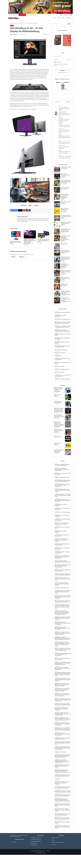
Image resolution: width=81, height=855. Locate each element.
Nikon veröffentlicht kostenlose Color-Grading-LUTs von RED (59, 416)
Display (30, 205)
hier (30, 109)
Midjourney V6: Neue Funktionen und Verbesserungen (65, 209)
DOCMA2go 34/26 (34, 845)
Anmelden (62, 70)
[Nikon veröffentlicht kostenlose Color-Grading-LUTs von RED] (68, 417)
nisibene (60, 150)
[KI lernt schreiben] (57, 246)
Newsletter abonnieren (56, 837)
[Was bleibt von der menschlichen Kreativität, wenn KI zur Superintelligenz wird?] (57, 300)
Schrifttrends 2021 (57, 436)
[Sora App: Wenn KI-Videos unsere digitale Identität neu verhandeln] (57, 183)
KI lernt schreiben (64, 243)
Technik (16, 23)
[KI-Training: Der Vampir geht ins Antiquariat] (57, 190)
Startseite (12, 23)
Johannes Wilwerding (14, 34)
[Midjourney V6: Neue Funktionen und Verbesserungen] (57, 211)
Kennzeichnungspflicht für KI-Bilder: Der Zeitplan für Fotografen (66, 271)
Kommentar (58, 101)
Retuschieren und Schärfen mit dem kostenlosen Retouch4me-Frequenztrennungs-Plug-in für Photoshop (59, 424)
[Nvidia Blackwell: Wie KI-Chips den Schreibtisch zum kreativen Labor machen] (57, 259)
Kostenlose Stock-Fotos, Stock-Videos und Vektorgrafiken (58, 451)
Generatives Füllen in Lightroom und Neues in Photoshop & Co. (65, 251)
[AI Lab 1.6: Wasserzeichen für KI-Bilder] (57, 204)
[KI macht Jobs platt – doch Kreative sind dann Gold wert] (57, 280)
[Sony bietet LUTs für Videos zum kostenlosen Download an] (68, 432)
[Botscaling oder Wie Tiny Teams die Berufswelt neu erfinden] (57, 218)
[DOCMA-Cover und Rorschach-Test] (57, 287)
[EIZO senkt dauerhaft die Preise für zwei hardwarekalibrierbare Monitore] (44, 234)
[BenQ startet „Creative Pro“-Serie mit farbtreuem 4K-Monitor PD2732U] (16, 235)
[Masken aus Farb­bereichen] (68, 397)
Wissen (63, 17)
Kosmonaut (61, 123)
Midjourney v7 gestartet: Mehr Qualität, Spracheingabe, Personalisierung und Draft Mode (65, 238)
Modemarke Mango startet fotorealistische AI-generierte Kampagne (66, 230)
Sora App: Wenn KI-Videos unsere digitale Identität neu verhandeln (66, 181)
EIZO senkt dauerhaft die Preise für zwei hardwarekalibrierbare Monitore (43, 240)
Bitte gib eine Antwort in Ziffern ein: (61, 64)
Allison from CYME (62, 145)
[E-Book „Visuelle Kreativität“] (68, 445)
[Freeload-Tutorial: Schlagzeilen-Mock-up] (68, 404)
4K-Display (24, 205)
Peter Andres (61, 128)
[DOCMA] (13, 18)
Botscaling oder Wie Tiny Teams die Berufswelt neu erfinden (66, 216)
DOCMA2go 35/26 (34, 843)
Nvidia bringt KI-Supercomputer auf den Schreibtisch (65, 175)
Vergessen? (68, 59)
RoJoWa (60, 134)
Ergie (60, 140)
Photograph (61, 117)
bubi (59, 105)
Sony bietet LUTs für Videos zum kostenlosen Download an (58, 430)
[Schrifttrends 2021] (68, 439)
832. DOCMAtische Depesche (36, 841)
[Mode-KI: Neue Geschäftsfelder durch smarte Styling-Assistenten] (57, 266)
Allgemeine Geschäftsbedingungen (58, 842)
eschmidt (60, 155)
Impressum (53, 844)
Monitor (36, 205)
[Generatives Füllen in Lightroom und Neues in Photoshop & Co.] (57, 253)
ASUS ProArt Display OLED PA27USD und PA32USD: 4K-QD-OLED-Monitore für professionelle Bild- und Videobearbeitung (30, 241)
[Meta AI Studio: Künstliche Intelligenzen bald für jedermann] (57, 225)
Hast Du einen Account (62, 72)
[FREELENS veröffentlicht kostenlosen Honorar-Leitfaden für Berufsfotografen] (68, 390)
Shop (55, 17)
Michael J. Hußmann (62, 111)
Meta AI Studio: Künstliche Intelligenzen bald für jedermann (66, 223)
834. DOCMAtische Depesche (36, 837)
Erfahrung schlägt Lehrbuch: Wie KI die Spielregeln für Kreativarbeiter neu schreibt (65, 196)
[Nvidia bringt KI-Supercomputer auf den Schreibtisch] (57, 176)
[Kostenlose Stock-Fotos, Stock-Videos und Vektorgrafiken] (68, 452)
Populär (67, 101)
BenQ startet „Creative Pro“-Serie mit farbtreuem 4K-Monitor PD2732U (16, 242)
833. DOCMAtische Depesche (36, 839)
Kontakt (53, 840)
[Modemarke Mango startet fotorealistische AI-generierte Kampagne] (57, 231)
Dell (21, 106)
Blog (59, 17)
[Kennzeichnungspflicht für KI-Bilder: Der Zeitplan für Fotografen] (57, 273)
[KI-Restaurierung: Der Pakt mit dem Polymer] (57, 169)
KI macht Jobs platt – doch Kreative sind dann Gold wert (65, 278)
